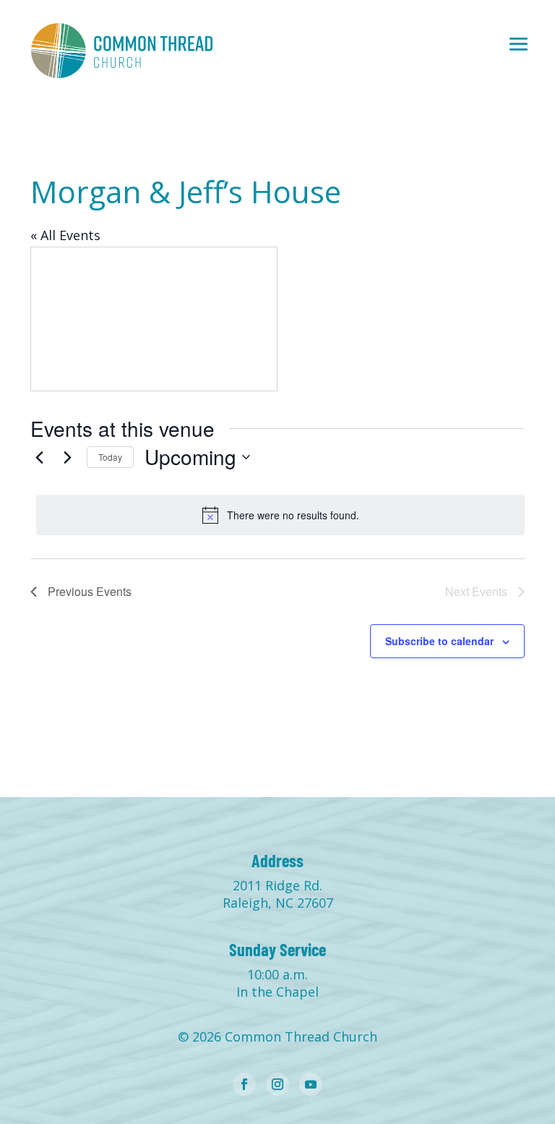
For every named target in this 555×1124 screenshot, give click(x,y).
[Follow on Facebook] (244, 1084)
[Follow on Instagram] (277, 1084)
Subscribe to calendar (439, 641)
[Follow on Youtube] (310, 1084)
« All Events (65, 235)
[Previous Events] (39, 457)
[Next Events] (67, 457)
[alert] (280, 515)
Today (110, 457)
